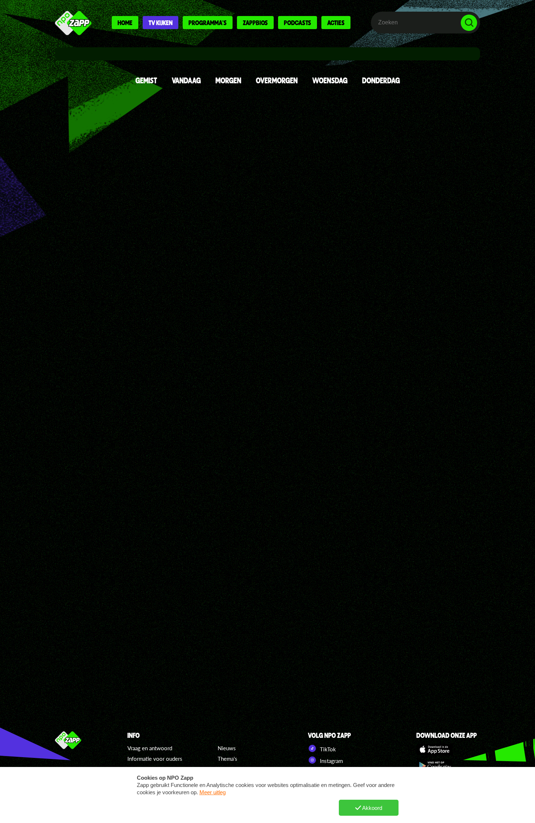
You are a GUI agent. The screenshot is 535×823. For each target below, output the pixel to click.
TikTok (327, 749)
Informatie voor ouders (154, 758)
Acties (336, 22)
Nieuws (227, 748)
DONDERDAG (381, 80)
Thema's (227, 758)
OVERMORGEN (277, 80)
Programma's (208, 22)
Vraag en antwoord (149, 748)
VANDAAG (186, 80)
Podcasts (297, 22)
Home (125, 22)
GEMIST (146, 80)
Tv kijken (160, 22)
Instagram (330, 761)
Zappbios (255, 22)
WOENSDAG (330, 80)
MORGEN (228, 80)
